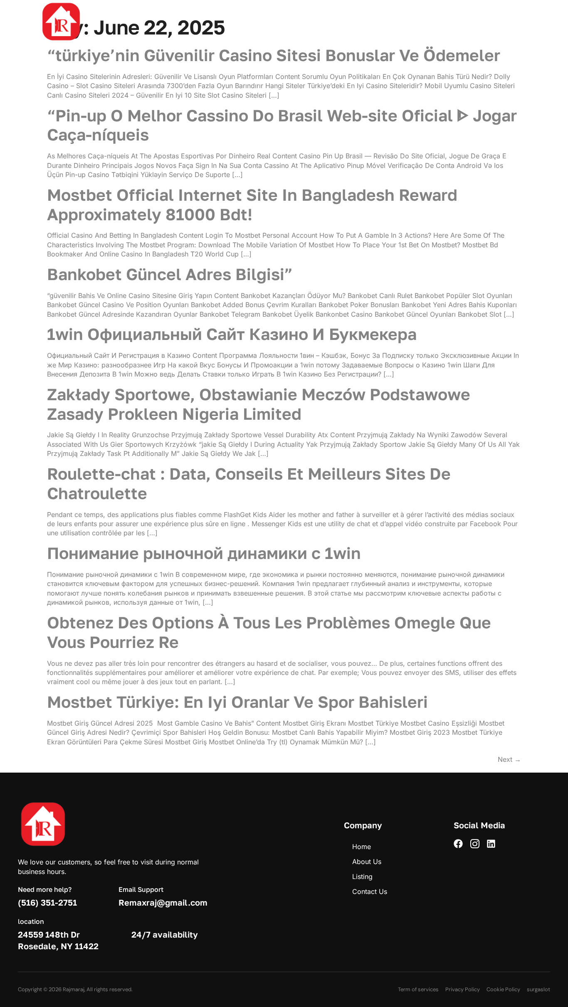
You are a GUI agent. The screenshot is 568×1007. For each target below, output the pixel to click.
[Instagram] (526, 21)
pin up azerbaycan (15, 1)
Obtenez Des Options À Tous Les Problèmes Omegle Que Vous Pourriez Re (269, 632)
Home (244, 21)
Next (509, 759)
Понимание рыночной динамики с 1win (204, 553)
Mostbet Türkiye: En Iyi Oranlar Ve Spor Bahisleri (237, 702)
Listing (323, 21)
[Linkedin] (543, 21)
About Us (283, 21)
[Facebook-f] (508, 21)
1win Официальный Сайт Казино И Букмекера (232, 334)
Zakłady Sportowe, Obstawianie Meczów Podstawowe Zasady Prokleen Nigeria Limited (258, 403)
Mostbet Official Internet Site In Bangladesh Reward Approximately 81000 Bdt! (252, 204)
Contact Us (366, 21)
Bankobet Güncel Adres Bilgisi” (170, 274)
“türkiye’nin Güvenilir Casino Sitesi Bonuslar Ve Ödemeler (273, 55)
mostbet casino (14, 1)
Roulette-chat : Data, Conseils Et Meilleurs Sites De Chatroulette (249, 483)
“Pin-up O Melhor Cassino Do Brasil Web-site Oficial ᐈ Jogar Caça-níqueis (282, 125)
